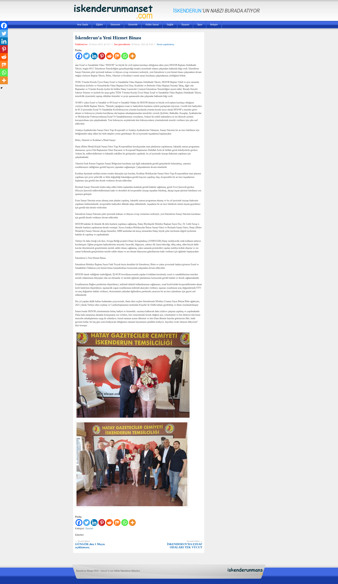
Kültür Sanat (152, 24)
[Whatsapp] (124, 56)
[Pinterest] (101, 56)
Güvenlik (133, 24)
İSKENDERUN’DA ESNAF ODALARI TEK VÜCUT (184, 544)
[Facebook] (79, 56)
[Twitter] (86, 56)
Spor (199, 24)
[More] (132, 56)
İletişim (214, 24)
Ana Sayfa (82, 24)
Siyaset (185, 24)
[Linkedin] (94, 56)
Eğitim (99, 24)
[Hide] (1, 88)
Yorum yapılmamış (165, 44)
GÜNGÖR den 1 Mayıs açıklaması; (90, 544)
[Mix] (117, 56)
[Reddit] (109, 56)
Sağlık (170, 24)
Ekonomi (115, 24)
